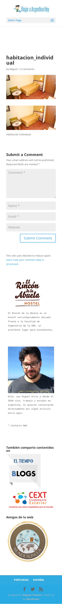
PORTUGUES (21, 579)
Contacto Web (19, 425)
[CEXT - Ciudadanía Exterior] (31, 508)
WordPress (32, 599)
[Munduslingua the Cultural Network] (27, 563)
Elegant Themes (32, 595)
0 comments (27, 69)
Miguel (14, 69)
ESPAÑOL (38, 579)
